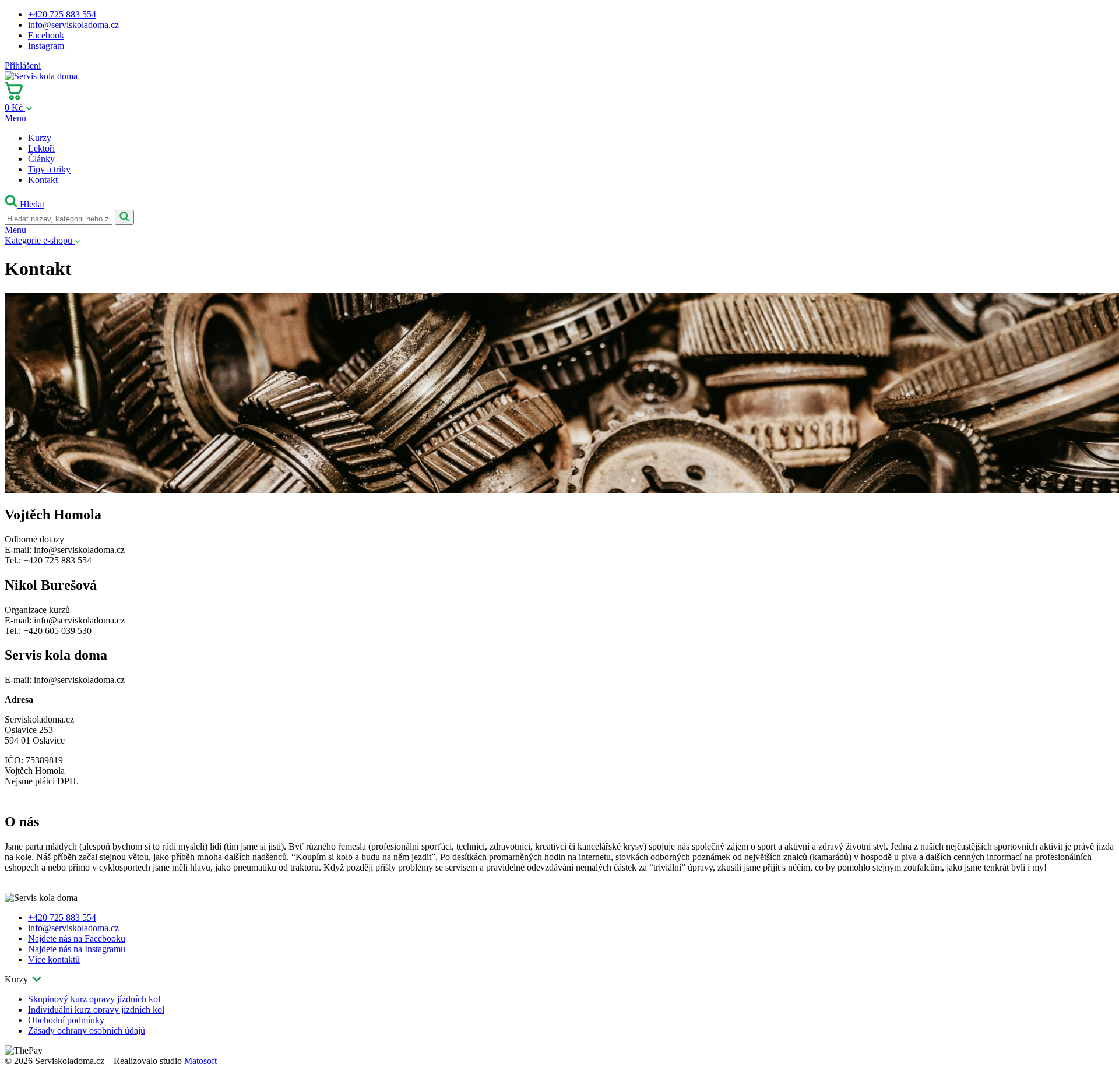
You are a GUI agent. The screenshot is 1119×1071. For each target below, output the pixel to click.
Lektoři (41, 148)
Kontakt (43, 180)
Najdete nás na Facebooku (76, 938)
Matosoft (200, 1061)
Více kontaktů (54, 959)
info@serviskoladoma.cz (73, 25)
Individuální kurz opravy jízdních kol (96, 1009)
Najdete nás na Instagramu (76, 949)
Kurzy (39, 138)
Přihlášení (23, 66)
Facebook (46, 35)
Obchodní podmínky (66, 1020)
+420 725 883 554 (62, 14)
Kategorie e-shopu (40, 240)
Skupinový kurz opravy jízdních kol (94, 999)
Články (41, 159)
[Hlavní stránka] (41, 76)
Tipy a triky (49, 169)
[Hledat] (124, 217)
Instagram (46, 46)
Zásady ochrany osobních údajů (86, 1030)
